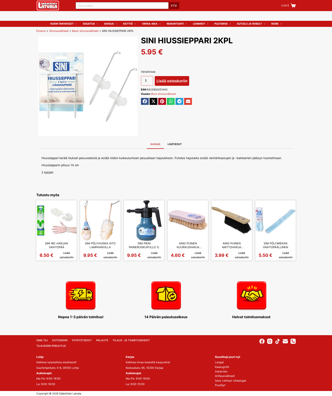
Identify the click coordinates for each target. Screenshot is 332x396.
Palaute (102, 340)
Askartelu (221, 371)
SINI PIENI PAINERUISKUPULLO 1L (144, 245)
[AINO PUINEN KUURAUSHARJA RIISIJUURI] (188, 220)
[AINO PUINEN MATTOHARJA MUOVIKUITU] (231, 220)
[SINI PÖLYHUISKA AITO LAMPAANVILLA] (100, 220)
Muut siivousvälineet (85, 31)
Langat (219, 362)
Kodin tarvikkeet (62, 23)
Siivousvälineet (59, 31)
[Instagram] (269, 341)
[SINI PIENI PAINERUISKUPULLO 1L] (144, 220)
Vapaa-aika (149, 23)
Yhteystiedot (82, 340)
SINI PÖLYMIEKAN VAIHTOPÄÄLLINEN (275, 245)
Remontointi (175, 23)
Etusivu (41, 31)
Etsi (174, 5)
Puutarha (221, 23)
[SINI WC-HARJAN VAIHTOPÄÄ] (56, 220)
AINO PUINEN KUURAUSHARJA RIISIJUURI (188, 245)
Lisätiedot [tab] (175, 144)
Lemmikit (199, 23)
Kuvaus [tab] (155, 144)
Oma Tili (42, 340)
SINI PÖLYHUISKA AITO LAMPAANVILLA (100, 245)
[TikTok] (277, 341)
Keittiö (128, 23)
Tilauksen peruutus (51, 345)
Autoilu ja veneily (249, 23)
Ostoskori (59, 340)
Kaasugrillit (222, 367)
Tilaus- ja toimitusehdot (131, 340)
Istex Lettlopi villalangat (230, 380)
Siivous (109, 23)
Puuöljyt (220, 385)
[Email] (285, 341)
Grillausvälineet (225, 376)
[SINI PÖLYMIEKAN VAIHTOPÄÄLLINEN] (275, 220)
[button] (145, 101)
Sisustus (89, 23)
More (275, 23)
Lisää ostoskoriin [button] (66, 255)
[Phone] (293, 341)
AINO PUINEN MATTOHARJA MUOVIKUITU (231, 245)
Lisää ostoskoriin (171, 81)
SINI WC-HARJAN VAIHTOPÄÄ (56, 245)
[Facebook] (262, 341)
